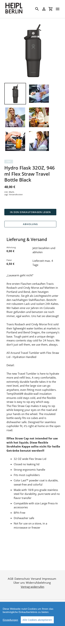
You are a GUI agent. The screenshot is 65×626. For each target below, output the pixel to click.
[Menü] (57, 8)
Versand (36, 578)
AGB (10, 578)
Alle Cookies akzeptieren (37, 620)
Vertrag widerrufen (32, 587)
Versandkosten (16, 194)
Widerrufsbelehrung (38, 582)
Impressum (49, 578)
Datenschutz (22, 578)
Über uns (19, 582)
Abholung (30, 224)
